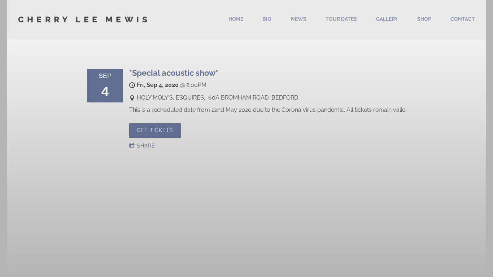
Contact (462, 19)
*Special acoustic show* (173, 73)
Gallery (387, 19)
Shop (424, 19)
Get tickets (155, 130)
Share (146, 146)
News (298, 19)
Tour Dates (341, 19)
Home (235, 19)
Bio (266, 19)
